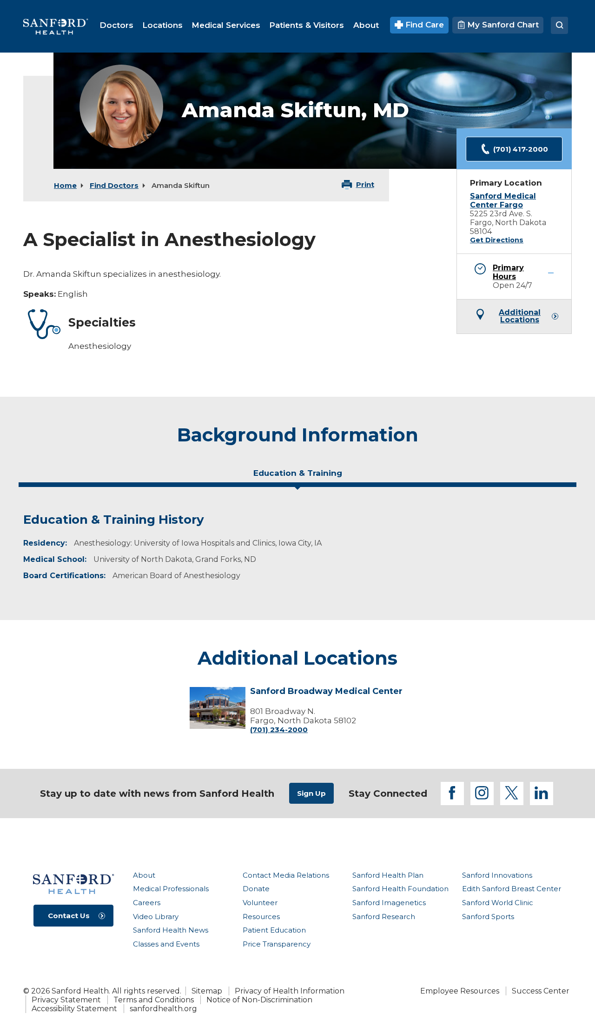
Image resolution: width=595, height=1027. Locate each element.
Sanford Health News (170, 930)
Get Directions (496, 240)
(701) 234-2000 (279, 729)
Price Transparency (277, 944)
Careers (146, 902)
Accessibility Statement (74, 1008)
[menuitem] (116, 25)
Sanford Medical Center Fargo (503, 200)
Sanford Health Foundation (400, 888)
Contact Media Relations (286, 875)
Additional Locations (520, 316)
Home (65, 185)
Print (365, 184)
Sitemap (207, 991)
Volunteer (260, 902)
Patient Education (274, 930)
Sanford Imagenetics (389, 902)
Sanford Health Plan (387, 875)
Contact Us (69, 915)
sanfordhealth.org (163, 1008)
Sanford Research (383, 916)
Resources (261, 916)
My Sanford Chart (502, 24)
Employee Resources (459, 991)
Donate (256, 888)
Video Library (155, 916)
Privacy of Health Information (289, 991)
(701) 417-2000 (520, 149)
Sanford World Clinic (497, 902)
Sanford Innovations (497, 875)
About (144, 875)
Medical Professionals (171, 888)
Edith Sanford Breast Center (511, 888)
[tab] (297, 477)
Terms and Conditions (153, 999)
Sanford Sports (488, 916)
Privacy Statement (66, 999)
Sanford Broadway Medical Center (326, 691)
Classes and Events (166, 944)
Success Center (540, 991)
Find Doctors (114, 185)
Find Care (423, 24)
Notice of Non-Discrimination (259, 999)
